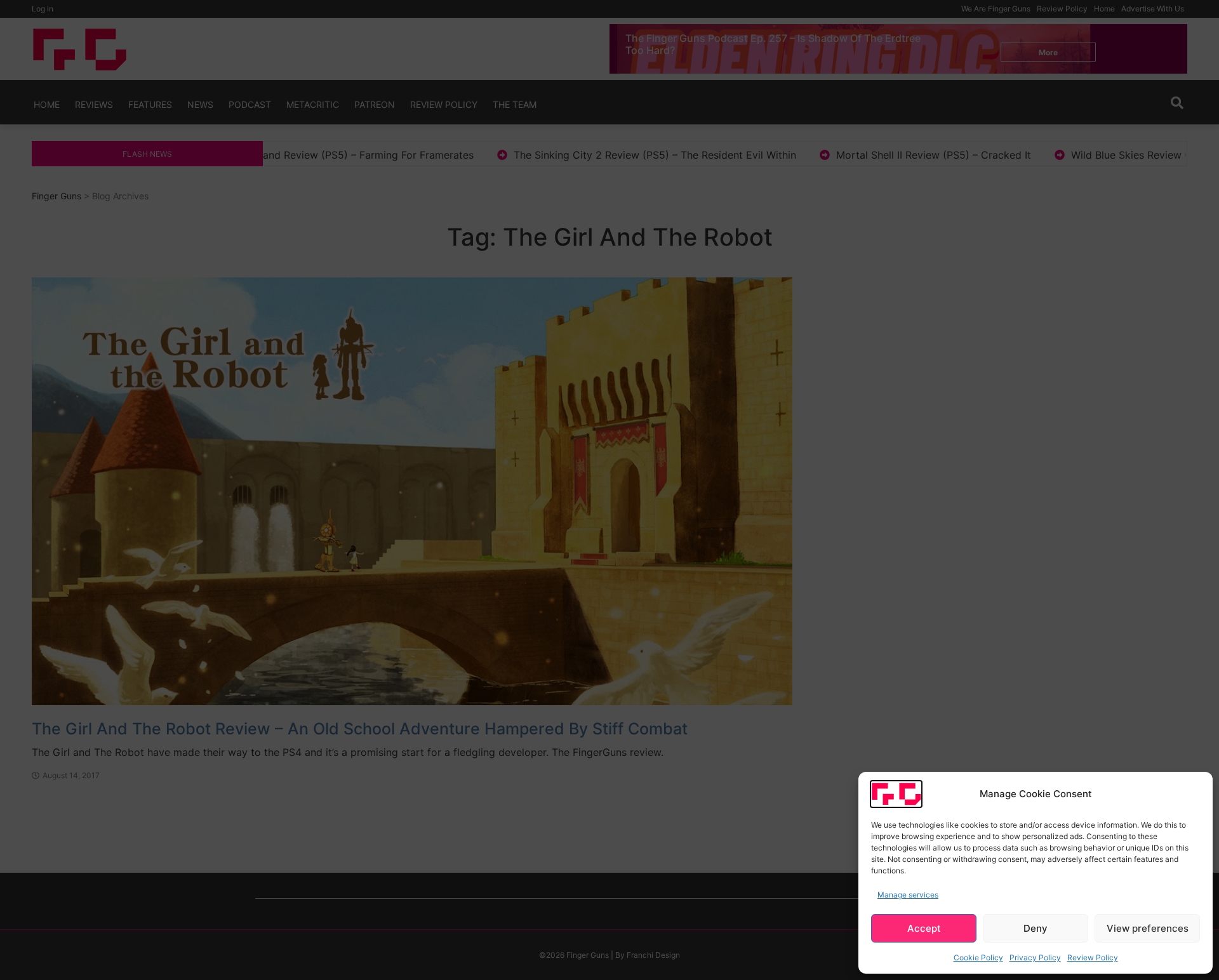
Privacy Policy (1035, 957)
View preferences (1148, 928)
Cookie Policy (978, 957)
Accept (924, 928)
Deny (1035, 928)
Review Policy (1092, 957)
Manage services (907, 894)
